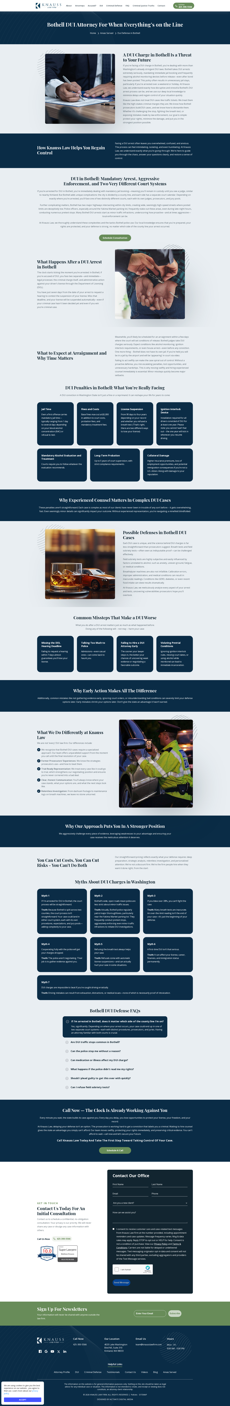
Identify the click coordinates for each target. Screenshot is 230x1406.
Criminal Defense (92, 1372)
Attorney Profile (62, 1372)
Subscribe (175, 1313)
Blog (155, 1372)
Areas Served (169, 1372)
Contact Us (130, 1372)
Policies (134, 1394)
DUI (77, 1372)
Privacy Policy (161, 1243)
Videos (144, 1372)
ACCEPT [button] (22, 1399)
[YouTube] (52, 1351)
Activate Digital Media (121, 1399)
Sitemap (143, 1394)
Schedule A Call (115, 1150)
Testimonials (113, 1372)
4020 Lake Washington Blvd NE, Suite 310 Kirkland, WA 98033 (115, 1347)
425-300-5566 (185, 7)
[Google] (46, 1351)
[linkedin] (64, 1351)
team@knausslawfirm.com (149, 1344)
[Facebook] (40, 1351)
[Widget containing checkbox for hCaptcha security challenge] (133, 1269)
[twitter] (58, 1351)
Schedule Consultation (115, 237)
